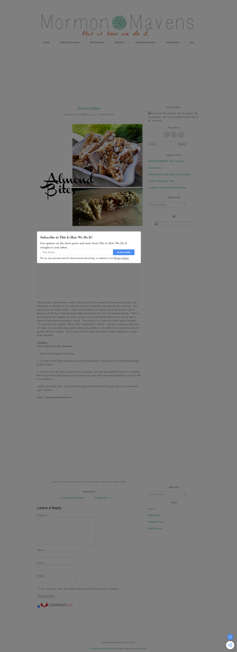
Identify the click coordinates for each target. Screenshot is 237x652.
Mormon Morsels (145, 42)
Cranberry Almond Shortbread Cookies (167, 187)
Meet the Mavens (69, 42)
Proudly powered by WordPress (103, 648)
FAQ (192, 42)
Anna (70, 115)
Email (41, 562)
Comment (42, 515)
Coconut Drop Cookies (71, 497)
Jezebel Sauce (154, 167)
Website (41, 575)
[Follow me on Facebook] (167, 135)
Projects (120, 42)
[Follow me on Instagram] (181, 135)
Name (41, 550)
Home (46, 42)
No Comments (106, 115)
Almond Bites (89, 108)
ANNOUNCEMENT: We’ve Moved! (166, 161)
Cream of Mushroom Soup (161, 180)
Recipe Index (97, 42)
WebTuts (143, 648)
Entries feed (154, 515)
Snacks (104, 482)
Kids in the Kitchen (89, 482)
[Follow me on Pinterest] (174, 135)
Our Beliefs (172, 42)
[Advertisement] (118, 72)
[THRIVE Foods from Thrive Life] (174, 216)
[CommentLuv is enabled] (56, 606)
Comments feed (155, 521)
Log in (151, 508)
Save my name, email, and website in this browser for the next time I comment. (80, 588)
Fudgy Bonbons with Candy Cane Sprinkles (169, 174)
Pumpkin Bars (102, 497)
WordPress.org (155, 528)
